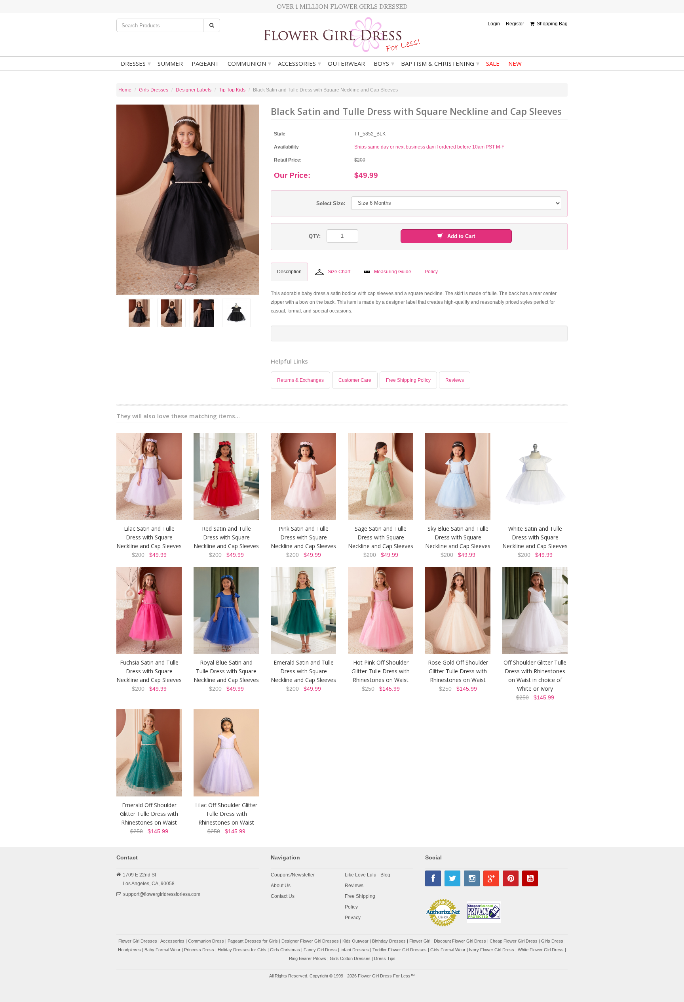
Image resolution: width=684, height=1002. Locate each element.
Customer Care (354, 380)
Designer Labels (193, 90)
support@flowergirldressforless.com (161, 894)
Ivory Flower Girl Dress (491, 949)
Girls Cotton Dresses (350, 958)
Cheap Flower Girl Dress (514, 941)
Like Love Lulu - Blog (367, 875)
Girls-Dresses (153, 90)
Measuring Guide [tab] (392, 271)
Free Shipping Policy (408, 380)
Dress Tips (384, 958)
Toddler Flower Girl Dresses (399, 949)
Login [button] (494, 24)
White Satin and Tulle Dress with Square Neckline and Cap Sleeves (535, 537)
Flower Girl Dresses (137, 941)
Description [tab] (289, 271)
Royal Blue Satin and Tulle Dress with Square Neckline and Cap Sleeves (226, 671)
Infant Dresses (354, 949)
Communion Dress (206, 941)
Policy (351, 907)
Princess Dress (199, 949)
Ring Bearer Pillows (307, 958)
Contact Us (282, 896)
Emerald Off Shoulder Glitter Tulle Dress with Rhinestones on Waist (149, 813)
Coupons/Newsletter (293, 875)
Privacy (353, 917)
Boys (384, 63)
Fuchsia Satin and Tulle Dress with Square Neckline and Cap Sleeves (149, 671)
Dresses (136, 63)
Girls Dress (552, 941)
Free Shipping (360, 896)
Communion (249, 63)
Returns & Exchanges (300, 380)
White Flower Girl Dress (541, 949)
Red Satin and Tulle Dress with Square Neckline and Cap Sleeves (226, 537)
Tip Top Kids (232, 90)
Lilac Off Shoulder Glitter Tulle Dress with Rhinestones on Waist (226, 813)
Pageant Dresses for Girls (253, 941)
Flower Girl (419, 941)
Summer (170, 63)
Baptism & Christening (440, 63)
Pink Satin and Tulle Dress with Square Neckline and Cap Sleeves (303, 537)
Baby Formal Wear (162, 949)
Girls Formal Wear (448, 949)
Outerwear (346, 63)
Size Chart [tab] (339, 271)
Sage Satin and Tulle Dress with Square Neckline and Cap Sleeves (380, 537)
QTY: (315, 236)
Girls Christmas (285, 949)
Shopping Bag (551, 24)
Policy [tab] (431, 271)
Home (124, 90)
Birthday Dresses (389, 941)
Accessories (299, 63)
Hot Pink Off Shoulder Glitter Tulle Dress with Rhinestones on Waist (381, 671)
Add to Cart (459, 236)
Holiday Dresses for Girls (242, 949)
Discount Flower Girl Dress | (462, 941)
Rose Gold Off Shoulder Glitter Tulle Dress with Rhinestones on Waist (458, 671)
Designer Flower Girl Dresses (310, 941)
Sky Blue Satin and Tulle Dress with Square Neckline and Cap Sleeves (457, 537)
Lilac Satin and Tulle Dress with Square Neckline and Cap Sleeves (149, 537)
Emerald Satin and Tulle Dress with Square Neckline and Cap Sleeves (303, 671)
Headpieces (129, 949)
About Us (281, 885)
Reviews (454, 380)
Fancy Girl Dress (320, 949)
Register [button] (515, 24)
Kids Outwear (355, 941)
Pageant (205, 63)
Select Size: (330, 203)
